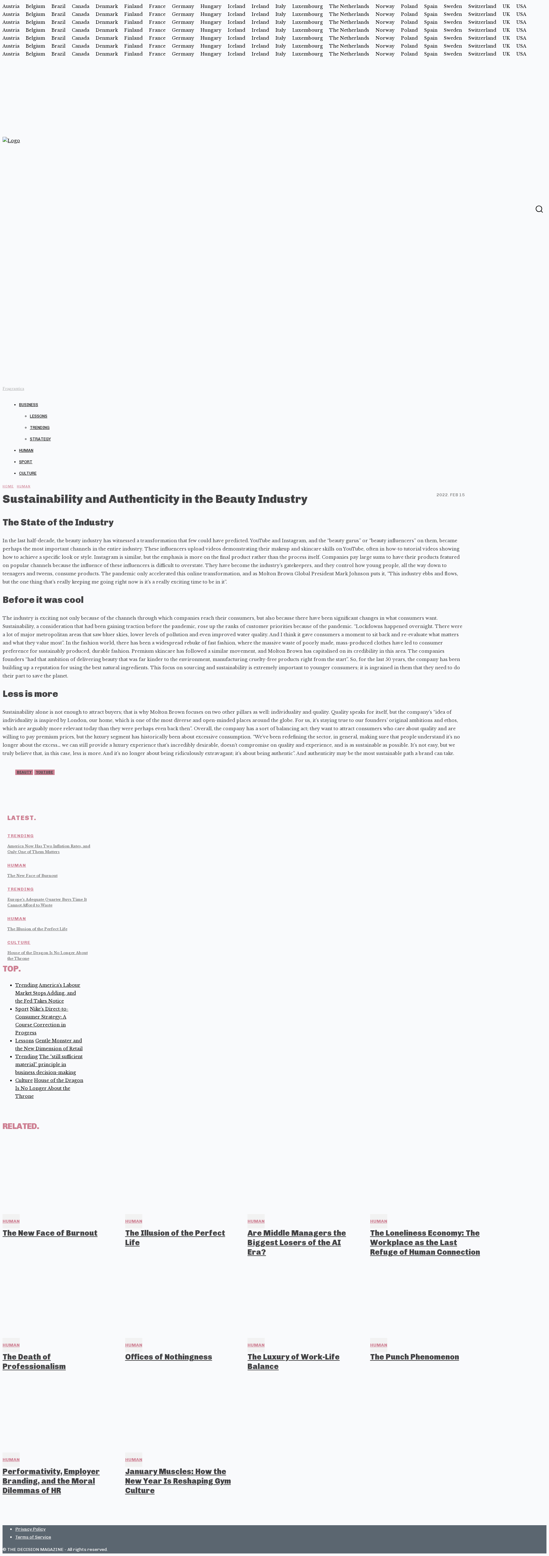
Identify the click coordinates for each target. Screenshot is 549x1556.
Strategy (40, 439)
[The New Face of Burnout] (58, 1175)
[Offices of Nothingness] (180, 1299)
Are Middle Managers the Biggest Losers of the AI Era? (296, 1242)
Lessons (38, 416)
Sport (25, 461)
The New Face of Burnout (32, 875)
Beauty (24, 772)
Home (8, 486)
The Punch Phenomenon (414, 1356)
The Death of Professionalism (34, 1361)
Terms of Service (33, 1537)
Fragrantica (13, 388)
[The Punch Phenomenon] (425, 1299)
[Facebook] (526, 208)
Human (26, 450)
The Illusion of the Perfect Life (37, 929)
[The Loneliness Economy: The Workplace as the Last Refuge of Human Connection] (425, 1175)
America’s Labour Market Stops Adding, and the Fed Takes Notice (47, 993)
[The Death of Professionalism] (58, 1299)
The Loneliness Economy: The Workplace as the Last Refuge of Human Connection (425, 1242)
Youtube (44, 772)
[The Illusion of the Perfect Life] (180, 1175)
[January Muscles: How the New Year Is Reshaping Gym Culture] (180, 1413)
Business (28, 404)
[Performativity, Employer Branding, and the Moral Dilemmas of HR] (58, 1413)
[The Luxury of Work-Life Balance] (303, 1299)
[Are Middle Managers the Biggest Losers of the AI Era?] (303, 1175)
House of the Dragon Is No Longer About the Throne (49, 1088)
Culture (28, 473)
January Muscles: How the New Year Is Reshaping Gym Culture (178, 1481)
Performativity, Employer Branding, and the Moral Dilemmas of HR (51, 1481)
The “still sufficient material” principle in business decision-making (49, 1064)
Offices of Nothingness (168, 1356)
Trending (40, 427)
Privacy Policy (30, 1529)
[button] (539, 209)
